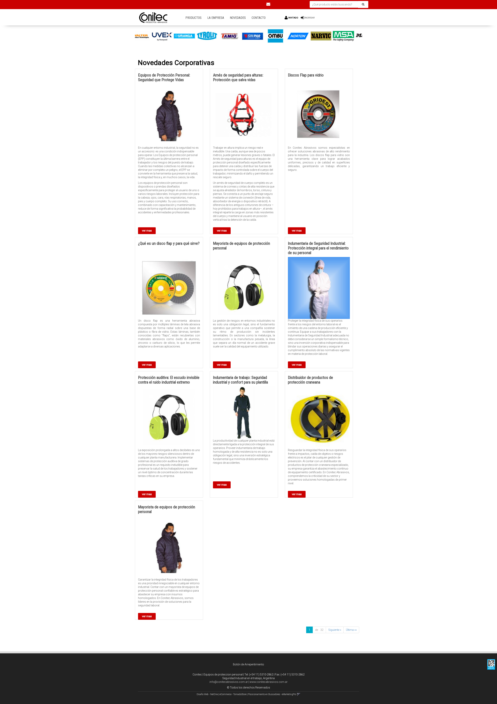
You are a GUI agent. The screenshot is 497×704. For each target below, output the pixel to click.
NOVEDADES (238, 18)
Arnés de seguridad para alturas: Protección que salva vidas (238, 77)
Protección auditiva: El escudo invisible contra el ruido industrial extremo (168, 380)
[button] (268, 4)
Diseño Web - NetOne (207, 694)
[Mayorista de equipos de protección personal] (244, 288)
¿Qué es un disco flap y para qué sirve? (169, 243)
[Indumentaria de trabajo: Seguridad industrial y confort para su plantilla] (244, 412)
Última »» (351, 629)
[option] (146, 36)
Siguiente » (334, 629)
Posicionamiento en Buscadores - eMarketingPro (272, 694)
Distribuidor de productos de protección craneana (310, 380)
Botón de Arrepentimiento (248, 664)
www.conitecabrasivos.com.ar (269, 681)
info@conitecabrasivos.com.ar (228, 681)
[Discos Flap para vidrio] (319, 115)
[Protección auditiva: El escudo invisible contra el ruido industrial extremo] (169, 417)
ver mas (147, 230)
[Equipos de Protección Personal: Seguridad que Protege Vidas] (169, 115)
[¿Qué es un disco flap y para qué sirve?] (169, 288)
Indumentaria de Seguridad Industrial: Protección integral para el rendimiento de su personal (318, 248)
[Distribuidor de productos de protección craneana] (319, 417)
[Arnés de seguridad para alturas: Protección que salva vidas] (244, 115)
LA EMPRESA (215, 18)
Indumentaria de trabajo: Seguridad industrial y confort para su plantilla (240, 380)
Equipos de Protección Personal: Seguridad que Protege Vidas (164, 77)
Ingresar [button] (310, 17)
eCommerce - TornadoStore (233, 694)
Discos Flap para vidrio (306, 75)
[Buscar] (363, 4)
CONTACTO (259, 18)
